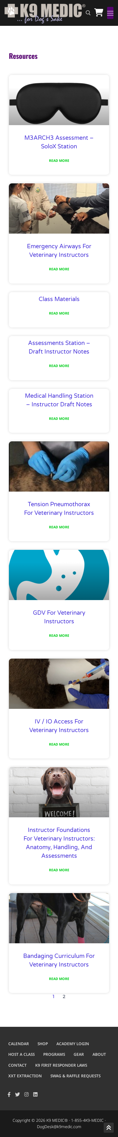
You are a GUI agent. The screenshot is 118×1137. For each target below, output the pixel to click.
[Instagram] (26, 1094)
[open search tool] (88, 12)
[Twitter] (17, 1094)
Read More (59, 160)
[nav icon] (110, 13)
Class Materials (59, 299)
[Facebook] (9, 1094)
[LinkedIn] (35, 1094)
